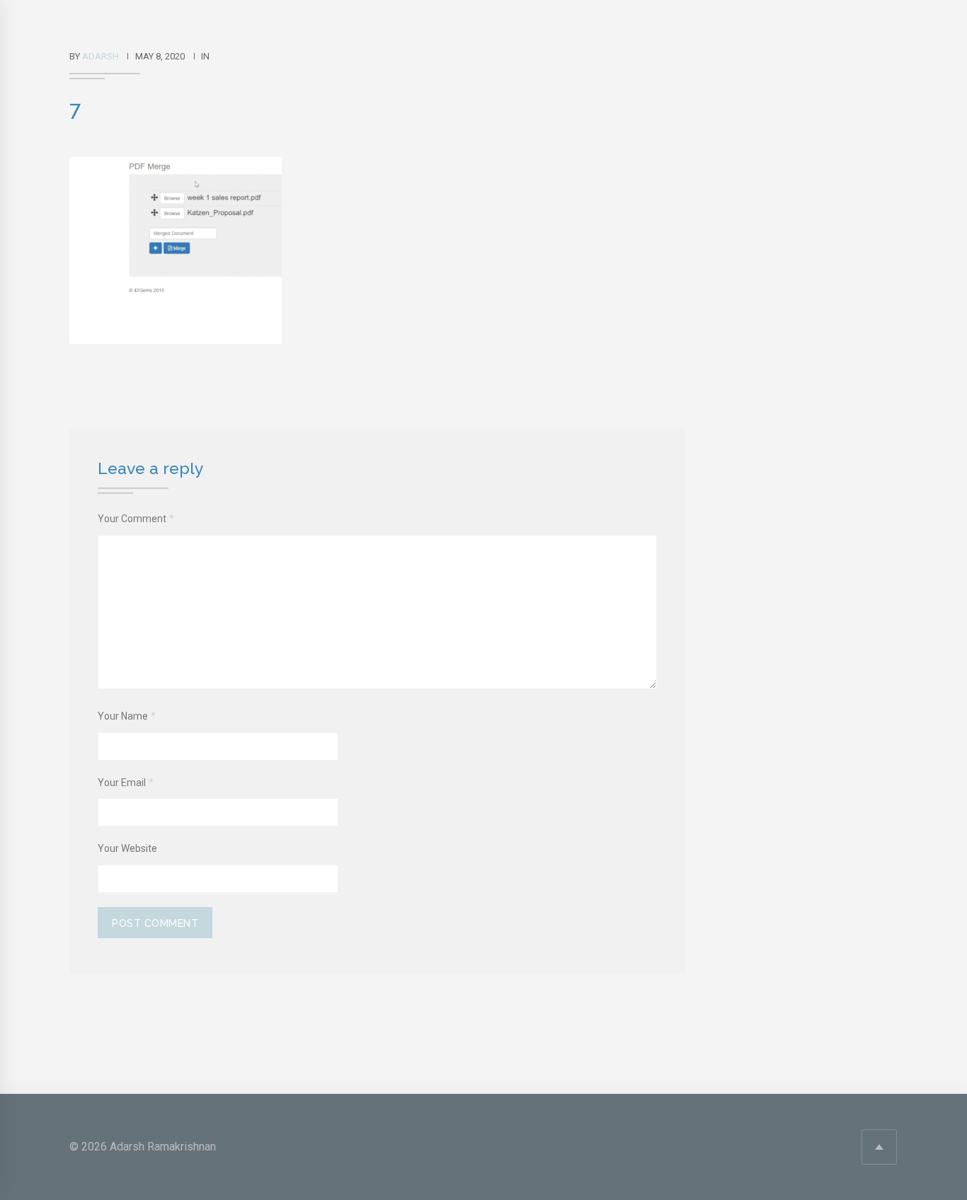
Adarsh (100, 56)
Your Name (127, 716)
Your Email (126, 782)
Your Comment (136, 518)
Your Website (127, 848)
